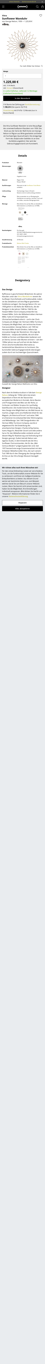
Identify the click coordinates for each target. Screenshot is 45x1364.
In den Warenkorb (22, 98)
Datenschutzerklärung (18, 496)
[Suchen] (37, 6)
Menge (5, 71)
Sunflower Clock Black (33, 185)
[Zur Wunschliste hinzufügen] (40, 15)
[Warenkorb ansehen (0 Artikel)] (42, 6)
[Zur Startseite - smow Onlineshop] (22, 6)
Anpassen (22, 503)
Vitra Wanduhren (25, 296)
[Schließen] (42, 2)
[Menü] (3, 6)
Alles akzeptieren (22, 508)
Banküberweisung (32, 104)
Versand (10, 88)
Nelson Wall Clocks (23, 243)
